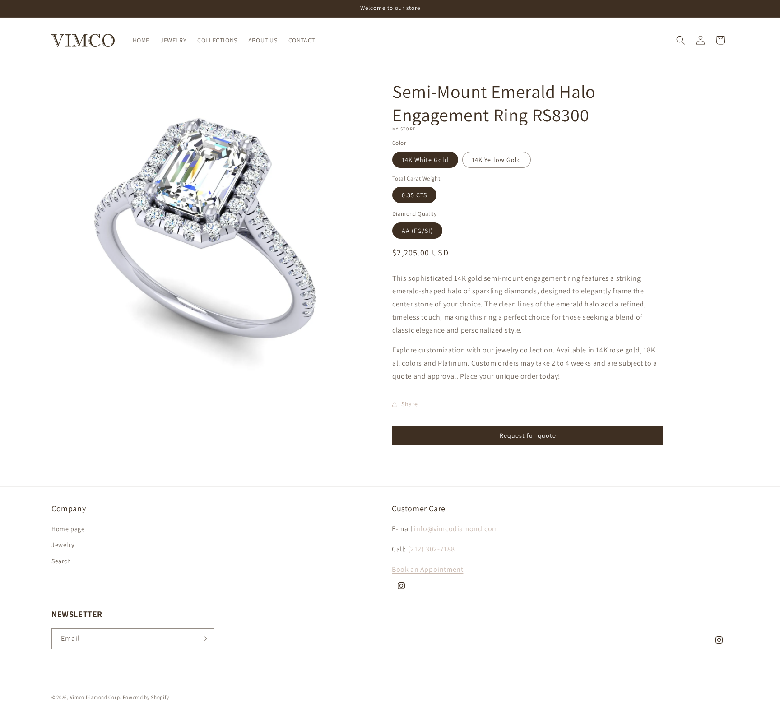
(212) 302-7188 (431, 549)
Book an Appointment (427, 569)
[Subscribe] (204, 638)
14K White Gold (425, 160)
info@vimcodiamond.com (456, 528)
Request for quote (528, 435)
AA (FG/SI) (417, 231)
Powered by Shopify (146, 697)
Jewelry (62, 545)
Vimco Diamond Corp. (95, 697)
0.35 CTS (414, 195)
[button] (681, 40)
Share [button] (409, 404)
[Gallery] (203, 231)
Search (61, 561)
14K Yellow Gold (496, 160)
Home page (67, 529)
